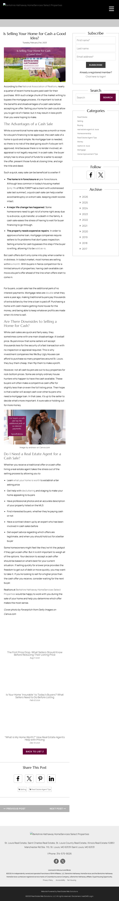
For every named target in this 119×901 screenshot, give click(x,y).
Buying (80, 125)
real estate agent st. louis (88, 129)
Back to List (34, 751)
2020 (85, 231)
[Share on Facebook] (18, 778)
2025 (85, 202)
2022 (85, 220)
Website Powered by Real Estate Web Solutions (59, 891)
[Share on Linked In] (51, 778)
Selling (23, 789)
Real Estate (82, 117)
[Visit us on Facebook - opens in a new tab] (91, 175)
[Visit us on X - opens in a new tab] (101, 175)
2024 (85, 208)
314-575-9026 (64, 853)
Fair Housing (71, 880)
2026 (85, 196)
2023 (85, 214)
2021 (84, 225)
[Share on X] (29, 778)
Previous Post (15, 808)
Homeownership (84, 133)
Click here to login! (96, 76)
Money (80, 141)
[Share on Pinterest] (40, 778)
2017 (84, 248)
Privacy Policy (48, 880)
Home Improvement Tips (87, 154)
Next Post (57, 808)
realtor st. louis (83, 145)
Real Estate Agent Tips (41, 789)
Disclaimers (76, 896)
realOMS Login (87, 896)
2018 (84, 243)
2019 (85, 237)
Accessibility (60, 880)
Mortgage (81, 150)
